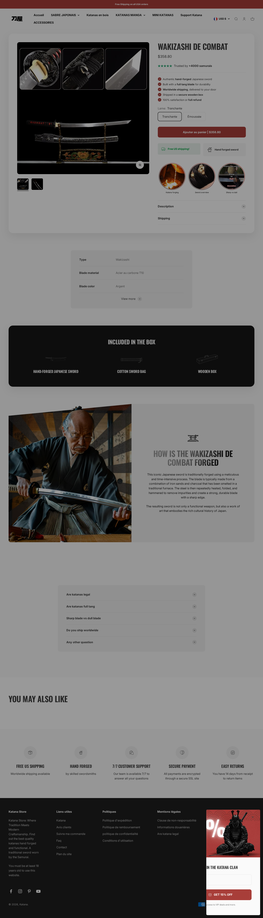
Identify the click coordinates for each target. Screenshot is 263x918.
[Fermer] (252, 817)
